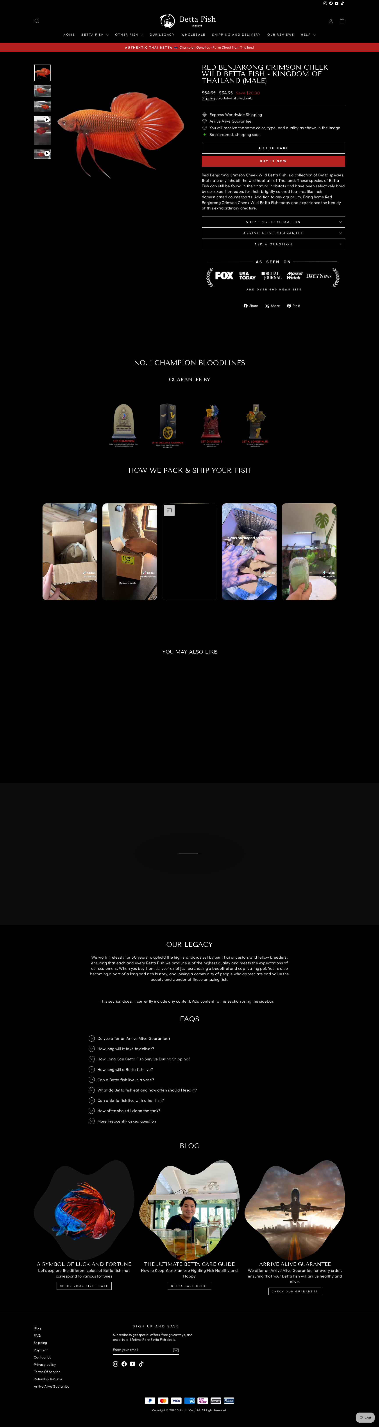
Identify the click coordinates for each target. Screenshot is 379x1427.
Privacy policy (45, 1364)
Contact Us (42, 1357)
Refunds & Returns (48, 1379)
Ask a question (273, 244)
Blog (37, 1328)
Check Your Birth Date (84, 1286)
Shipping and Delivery (236, 35)
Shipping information (273, 222)
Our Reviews (280, 35)
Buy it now (273, 161)
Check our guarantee (295, 1291)
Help (306, 35)
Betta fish (93, 35)
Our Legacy (162, 35)
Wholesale (193, 35)
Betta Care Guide (189, 1286)
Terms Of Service (47, 1372)
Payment (41, 1350)
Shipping (208, 98)
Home (69, 35)
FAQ (37, 1335)
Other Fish (127, 35)
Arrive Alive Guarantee (273, 233)
